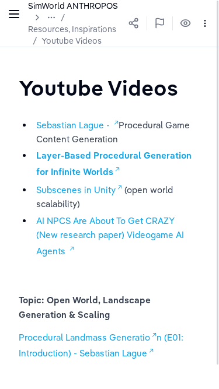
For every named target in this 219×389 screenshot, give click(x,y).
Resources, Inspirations (72, 29)
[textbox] (98, 88)
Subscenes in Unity (76, 189)
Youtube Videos (71, 41)
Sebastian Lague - (74, 125)
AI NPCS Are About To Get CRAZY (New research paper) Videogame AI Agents (111, 236)
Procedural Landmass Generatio (84, 337)
